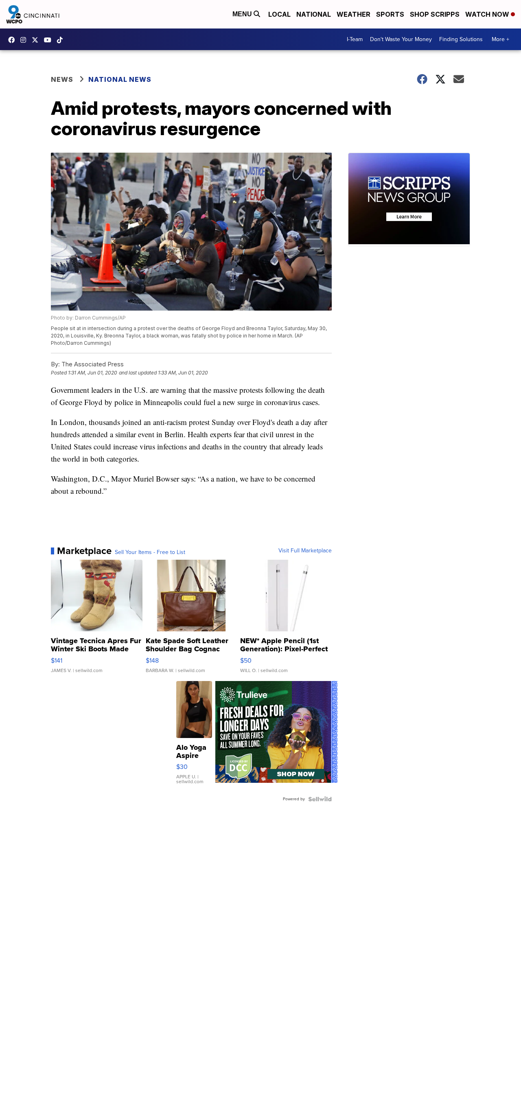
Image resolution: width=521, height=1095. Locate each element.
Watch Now (488, 14)
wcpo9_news (25, 40)
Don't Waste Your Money (401, 39)
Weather (353, 14)
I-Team (355, 39)
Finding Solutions (461, 39)
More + (500, 39)
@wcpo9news (62, 40)
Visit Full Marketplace (305, 551)
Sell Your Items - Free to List (150, 552)
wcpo (37, 40)
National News (119, 79)
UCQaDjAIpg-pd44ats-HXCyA (49, 40)
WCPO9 (13, 40)
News (62, 79)
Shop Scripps (435, 14)
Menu (243, 14)
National (313, 14)
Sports (390, 14)
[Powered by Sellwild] (320, 799)
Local (279, 14)
